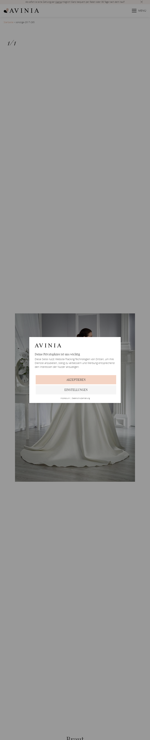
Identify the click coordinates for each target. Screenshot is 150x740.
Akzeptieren (76, 380)
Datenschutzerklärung (81, 398)
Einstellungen (76, 390)
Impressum (65, 398)
